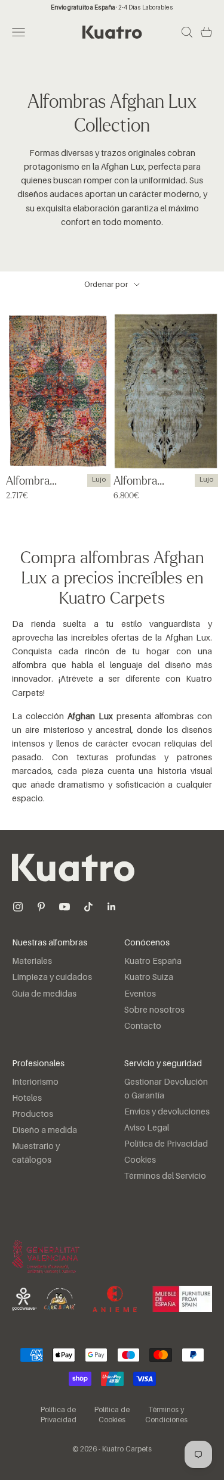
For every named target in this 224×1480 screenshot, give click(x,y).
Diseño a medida (44, 1130)
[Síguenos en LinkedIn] (112, 907)
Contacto (142, 1026)
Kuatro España (153, 961)
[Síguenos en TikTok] (88, 907)
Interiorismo (35, 1082)
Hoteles (27, 1098)
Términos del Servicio (165, 1176)
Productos (32, 1114)
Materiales (32, 961)
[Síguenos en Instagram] (18, 907)
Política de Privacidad (166, 1144)
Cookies (140, 1160)
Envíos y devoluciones (167, 1112)
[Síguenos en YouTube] (64, 907)
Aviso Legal (146, 1128)
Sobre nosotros (154, 1010)
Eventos (140, 994)
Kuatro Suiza (148, 977)
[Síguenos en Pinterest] (41, 907)
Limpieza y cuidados (52, 977)
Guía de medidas (44, 994)
